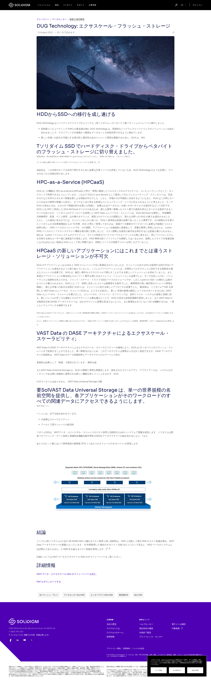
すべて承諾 (158, 670)
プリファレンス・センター (151, 637)
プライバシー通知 (114, 648)
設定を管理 (195, 670)
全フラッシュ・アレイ (48, 594)
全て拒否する (177, 670)
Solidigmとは (113, 628)
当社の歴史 (111, 624)
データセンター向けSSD (74, 594)
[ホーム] (19, 5)
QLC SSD (138, 594)
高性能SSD (123, 594)
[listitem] (10, 640)
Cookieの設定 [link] (138, 648)
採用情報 (111, 637)
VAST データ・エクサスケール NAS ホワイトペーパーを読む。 (67, 573)
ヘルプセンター (146, 624)
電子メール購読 (179, 624)
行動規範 (176, 628)
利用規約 (126, 648)
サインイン (197, 5)
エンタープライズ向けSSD (102, 594)
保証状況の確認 (146, 628)
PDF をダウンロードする (49, 581)
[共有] (172, 32)
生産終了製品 (145, 632)
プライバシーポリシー (167, 659)
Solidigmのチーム (115, 632)
